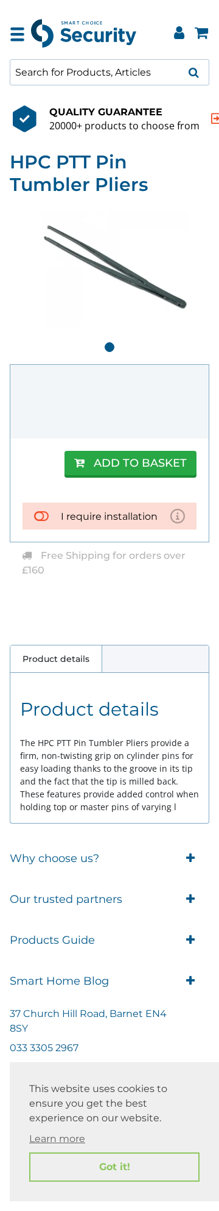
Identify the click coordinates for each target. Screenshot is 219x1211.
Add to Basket (140, 463)
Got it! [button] (114, 1167)
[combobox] (109, 72)
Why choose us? (54, 858)
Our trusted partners (66, 899)
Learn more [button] (57, 1139)
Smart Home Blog (59, 981)
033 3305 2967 (44, 1048)
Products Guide (52, 940)
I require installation (109, 516)
